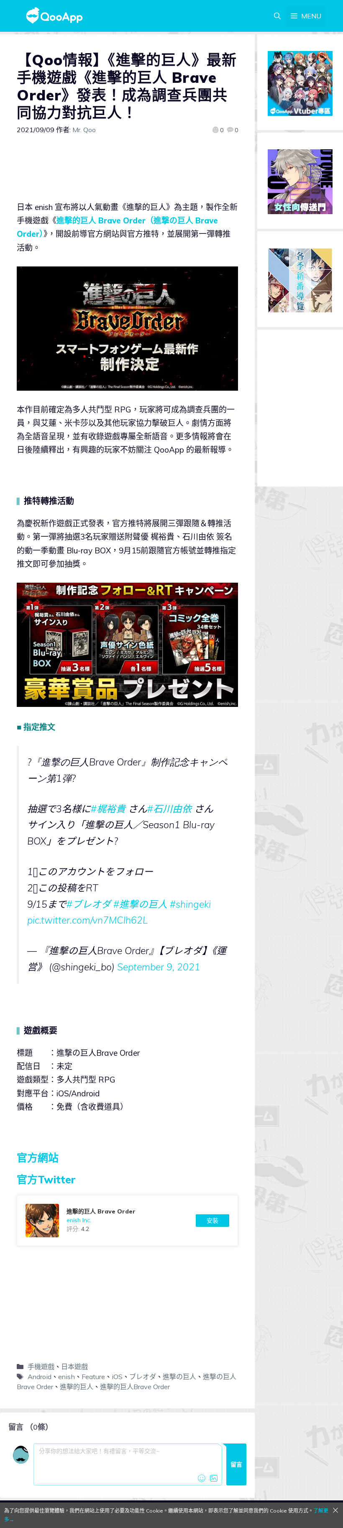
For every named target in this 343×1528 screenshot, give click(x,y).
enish (66, 1376)
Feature (93, 1376)
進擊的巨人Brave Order (135, 1386)
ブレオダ (142, 1376)
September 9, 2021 (158, 967)
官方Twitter (46, 1179)
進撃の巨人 (179, 1376)
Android (39, 1376)
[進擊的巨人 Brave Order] (127, 1220)
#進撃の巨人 (140, 904)
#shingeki (190, 904)
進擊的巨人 (76, 1386)
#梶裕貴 (108, 809)
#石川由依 (169, 809)
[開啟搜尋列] (277, 16)
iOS (117, 1376)
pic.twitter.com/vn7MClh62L (87, 920)
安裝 (212, 1220)
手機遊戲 (41, 1366)
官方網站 (38, 1157)
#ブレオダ (89, 904)
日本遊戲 (74, 1366)
